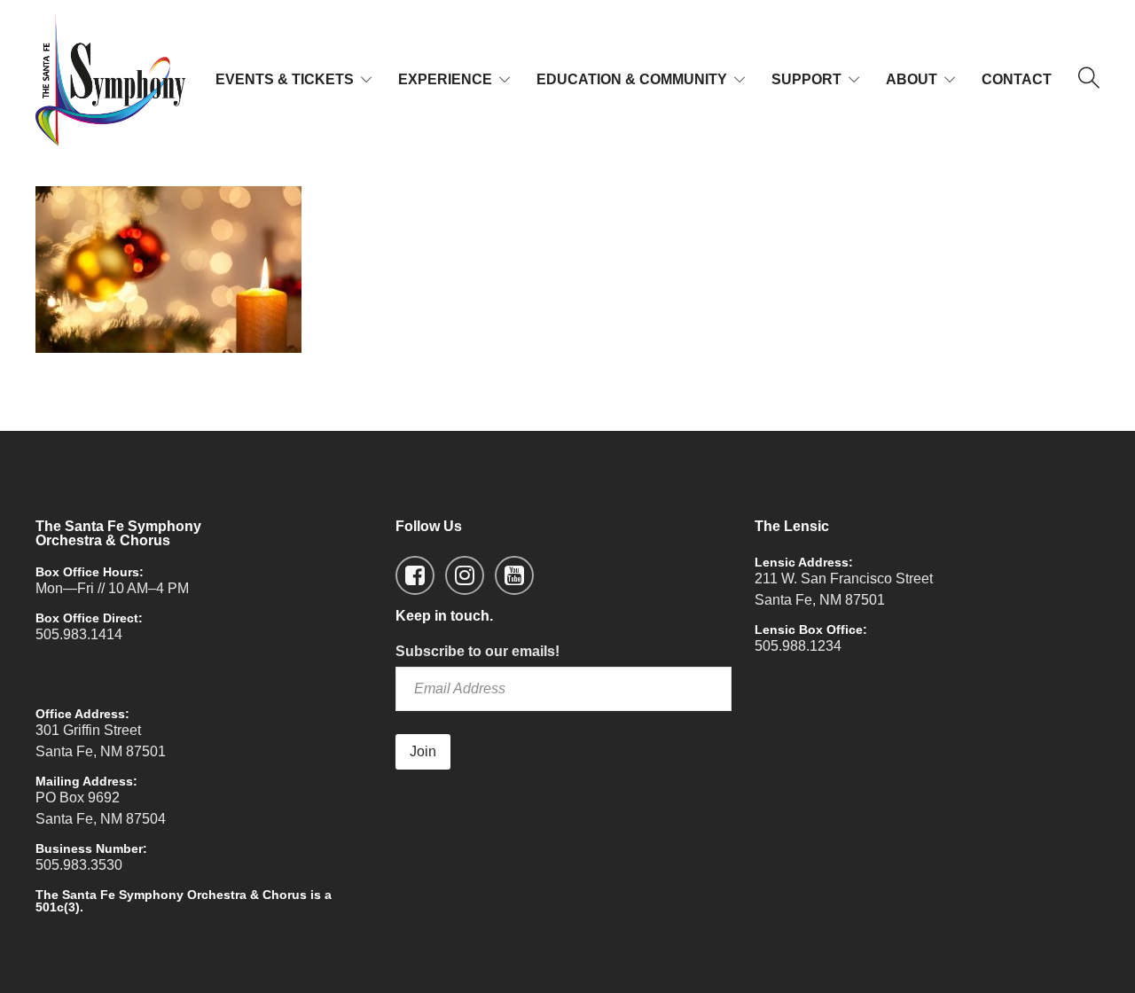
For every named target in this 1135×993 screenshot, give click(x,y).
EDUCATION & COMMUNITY (631, 79)
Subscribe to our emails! (477, 651)
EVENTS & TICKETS (284, 79)
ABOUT (911, 79)
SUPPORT (806, 79)
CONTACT (1017, 79)
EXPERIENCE (445, 79)
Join (423, 751)
